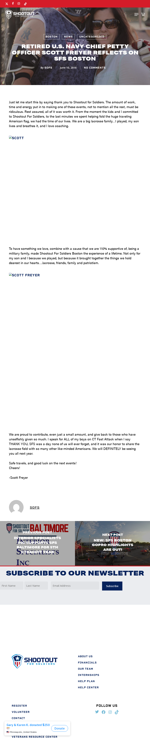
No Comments (95, 67)
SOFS (48, 67)
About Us (85, 656)
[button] (136, 14)
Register (19, 705)
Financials (87, 662)
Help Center (88, 687)
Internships (88, 675)
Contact (18, 718)
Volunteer (21, 712)
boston (52, 36)
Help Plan (86, 681)
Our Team (85, 668)
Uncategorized (91, 36)
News (68, 36)
